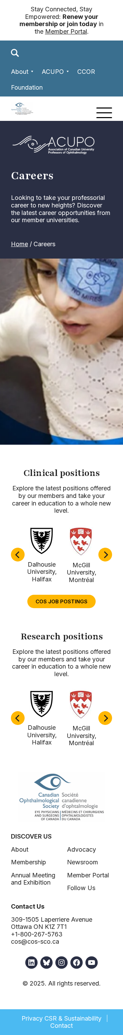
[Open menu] (104, 112)
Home (19, 244)
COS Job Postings (61, 601)
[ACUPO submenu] (68, 71)
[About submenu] (32, 71)
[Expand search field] (15, 53)
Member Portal (66, 31)
